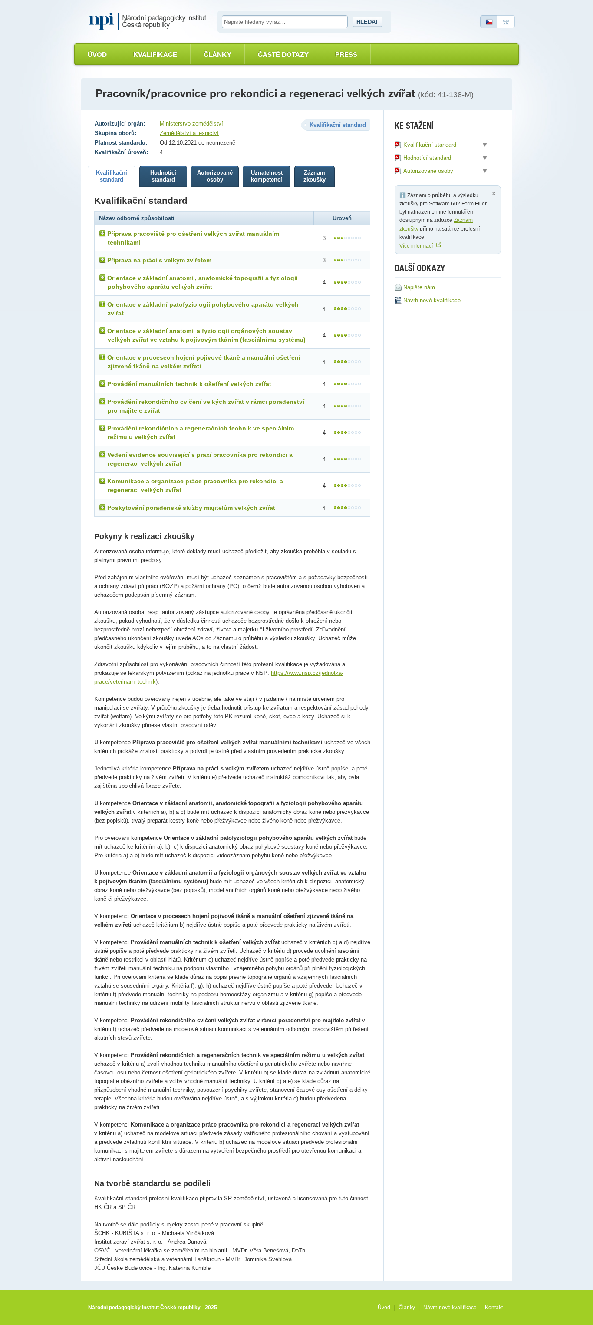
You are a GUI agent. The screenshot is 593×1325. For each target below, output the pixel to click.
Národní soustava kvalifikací (150, 21)
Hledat (367, 22)
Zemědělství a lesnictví (189, 133)
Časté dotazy (283, 54)
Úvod (97, 54)
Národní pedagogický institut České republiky (144, 1308)
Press (346, 54)
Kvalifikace (155, 54)
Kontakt (494, 1308)
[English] (506, 21)
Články (217, 54)
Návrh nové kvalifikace (450, 1308)
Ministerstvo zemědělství (191, 123)
